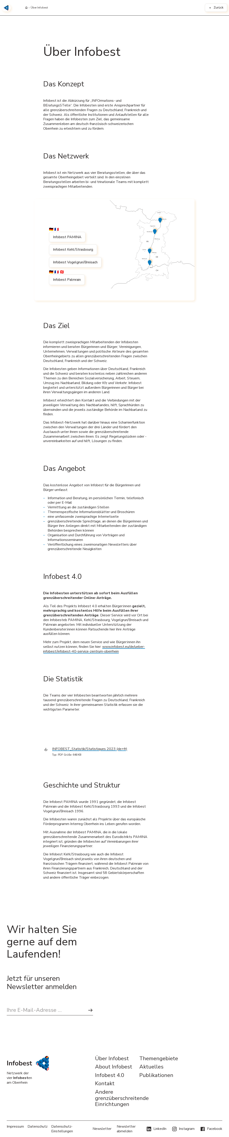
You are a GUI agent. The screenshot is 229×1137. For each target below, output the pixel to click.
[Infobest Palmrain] (150, 262)
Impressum (15, 1126)
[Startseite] (26, 7)
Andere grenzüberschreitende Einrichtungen (114, 1098)
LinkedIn (159, 1128)
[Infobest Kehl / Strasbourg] (155, 231)
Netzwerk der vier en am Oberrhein (19, 1078)
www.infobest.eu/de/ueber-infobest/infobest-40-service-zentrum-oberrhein (94, 649)
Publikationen (156, 1075)
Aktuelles (151, 1067)
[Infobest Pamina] (160, 219)
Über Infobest (39, 7)
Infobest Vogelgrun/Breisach (75, 262)
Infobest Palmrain (67, 279)
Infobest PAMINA (67, 237)
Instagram (187, 1128)
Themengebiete (158, 1059)
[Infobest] (6, 7)
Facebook (214, 1128)
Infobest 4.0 (109, 1075)
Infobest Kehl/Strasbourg (73, 249)
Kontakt (104, 1084)
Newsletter (102, 1128)
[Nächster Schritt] (90, 1010)
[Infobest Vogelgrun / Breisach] (150, 250)
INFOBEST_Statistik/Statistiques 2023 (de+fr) (89, 748)
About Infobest (113, 1067)
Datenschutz (38, 1126)
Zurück (218, 7)
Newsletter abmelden (126, 1129)
